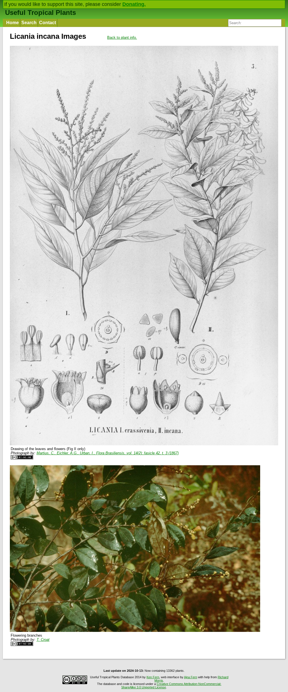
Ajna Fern (190, 677)
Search (29, 22)
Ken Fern (153, 677)
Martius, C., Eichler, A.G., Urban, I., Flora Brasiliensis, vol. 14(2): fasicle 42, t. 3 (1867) (108, 453)
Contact (47, 22)
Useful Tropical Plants (40, 12)
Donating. (134, 4)
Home (12, 22)
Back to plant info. (122, 37)
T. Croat (43, 639)
